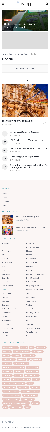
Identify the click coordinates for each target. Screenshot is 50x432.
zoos (27, 407)
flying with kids (34, 359)
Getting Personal (9, 309)
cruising (16, 356)
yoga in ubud (16, 407)
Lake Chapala (7, 336)
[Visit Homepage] (25, 3)
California (6, 274)
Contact (5, 205)
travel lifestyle (27, 399)
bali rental (41, 348)
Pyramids (30, 270)
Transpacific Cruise (11, 395)
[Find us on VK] (9, 422)
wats (5, 407)
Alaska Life (6, 251)
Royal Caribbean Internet (13, 383)
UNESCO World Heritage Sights (16, 403)
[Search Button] (47, 4)
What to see (31, 332)
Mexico (29, 251)
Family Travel (7, 285)
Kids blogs (7, 371)
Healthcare (6, 320)
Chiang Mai (37, 352)
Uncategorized (32, 313)
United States (23, 54)
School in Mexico (33, 282)
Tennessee (31, 301)
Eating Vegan (7, 282)
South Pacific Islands (34, 289)
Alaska (5, 247)
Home (4, 54)
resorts (36, 379)
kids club (19, 371)
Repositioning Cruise (21, 379)
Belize (4, 270)
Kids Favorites (32, 371)
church (6, 356)
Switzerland (31, 297)
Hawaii (5, 316)
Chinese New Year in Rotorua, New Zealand (29, 148)
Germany (6, 305)
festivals (21, 359)
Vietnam (29, 324)
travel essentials (30, 395)
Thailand (29, 305)
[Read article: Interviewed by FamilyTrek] (25, 100)
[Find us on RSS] (13, 422)
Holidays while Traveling (13, 367)
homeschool (32, 367)
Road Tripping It (32, 278)
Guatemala (6, 313)
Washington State (33, 328)
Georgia (5, 301)
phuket (6, 379)
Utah (28, 320)
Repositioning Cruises (35, 274)
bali (31, 348)
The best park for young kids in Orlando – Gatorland (19, 26)
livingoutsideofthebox (16, 427)
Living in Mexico (32, 247)
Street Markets (9, 387)
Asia (4, 255)
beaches (7, 352)
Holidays (5, 324)
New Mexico (31, 258)
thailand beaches (10, 391)
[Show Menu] (3, 4)
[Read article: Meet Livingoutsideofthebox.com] (7, 230)
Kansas (5, 332)
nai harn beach (31, 375)
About (4, 197)
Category (12, 54)
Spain (28, 293)
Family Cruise (28, 356)
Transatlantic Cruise (30, 391)
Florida (8, 20)
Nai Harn (18, 375)
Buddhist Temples (21, 352)
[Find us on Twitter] (6, 422)
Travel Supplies (32, 309)
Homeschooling (8, 328)
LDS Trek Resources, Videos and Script (27, 140)
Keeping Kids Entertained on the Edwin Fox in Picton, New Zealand (29, 166)
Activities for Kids (10, 348)
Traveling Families (11, 399)
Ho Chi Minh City (21, 363)
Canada (5, 278)
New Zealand (31, 262)
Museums (7, 375)
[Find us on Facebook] (2, 422)
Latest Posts (31, 243)
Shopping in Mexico (34, 285)
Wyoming (30, 336)
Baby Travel (7, 262)
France (5, 297)
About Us (5, 243)
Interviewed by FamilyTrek (17, 121)
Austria (5, 258)
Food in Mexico (8, 293)
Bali (3, 266)
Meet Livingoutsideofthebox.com (24, 132)
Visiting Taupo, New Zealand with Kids (26, 156)
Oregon (29, 266)
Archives (5, 201)
